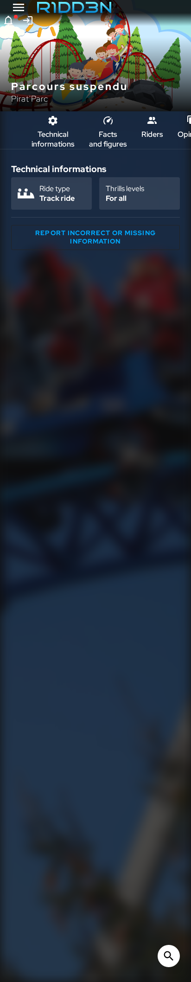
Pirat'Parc (29, 98)
